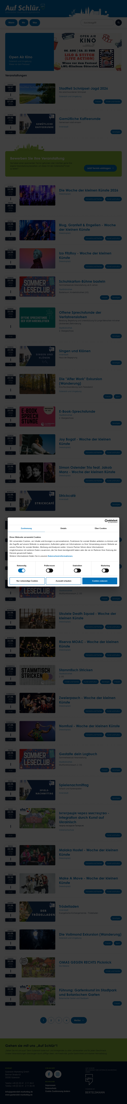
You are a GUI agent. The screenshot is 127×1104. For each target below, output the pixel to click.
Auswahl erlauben (63, 581)
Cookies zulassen (99, 581)
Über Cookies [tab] (101, 528)
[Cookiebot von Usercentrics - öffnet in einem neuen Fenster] (106, 521)
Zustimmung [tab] (26, 528)
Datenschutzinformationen (60, 556)
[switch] (49, 570)
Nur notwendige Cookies (27, 581)
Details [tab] (64, 528)
